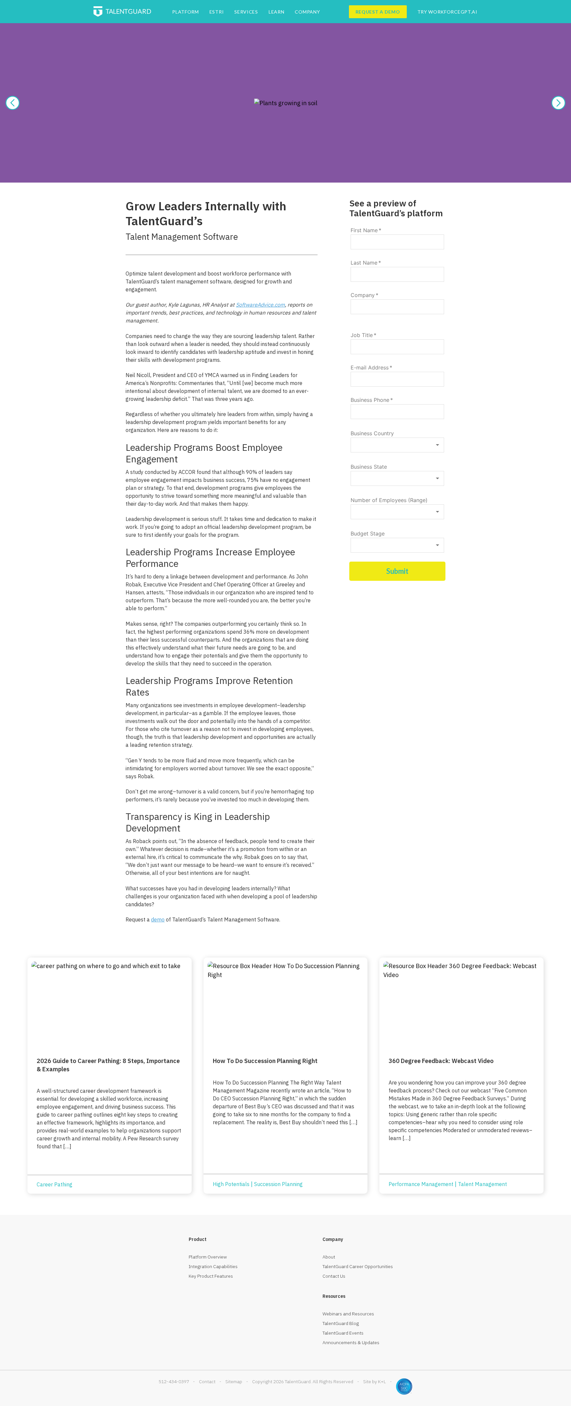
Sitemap (233, 1382)
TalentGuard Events (343, 1333)
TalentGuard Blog (341, 1323)
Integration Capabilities (213, 1266)
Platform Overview (208, 1257)
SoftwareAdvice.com (260, 304)
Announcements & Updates (351, 1342)
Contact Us (334, 1276)
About (329, 1257)
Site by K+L (374, 1382)
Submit (397, 571)
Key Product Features (211, 1276)
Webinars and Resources (348, 1314)
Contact (207, 1382)
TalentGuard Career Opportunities (358, 1266)
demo (158, 919)
